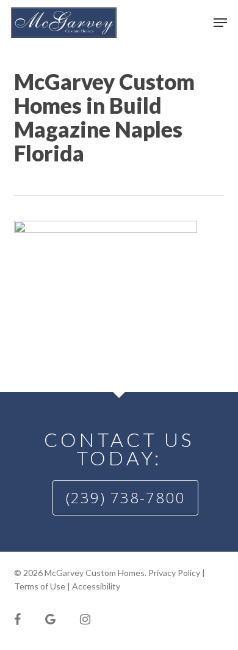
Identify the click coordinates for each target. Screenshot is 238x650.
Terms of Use (39, 586)
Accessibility (96, 586)
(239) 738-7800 (125, 497)
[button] (220, 23)
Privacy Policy (174, 572)
